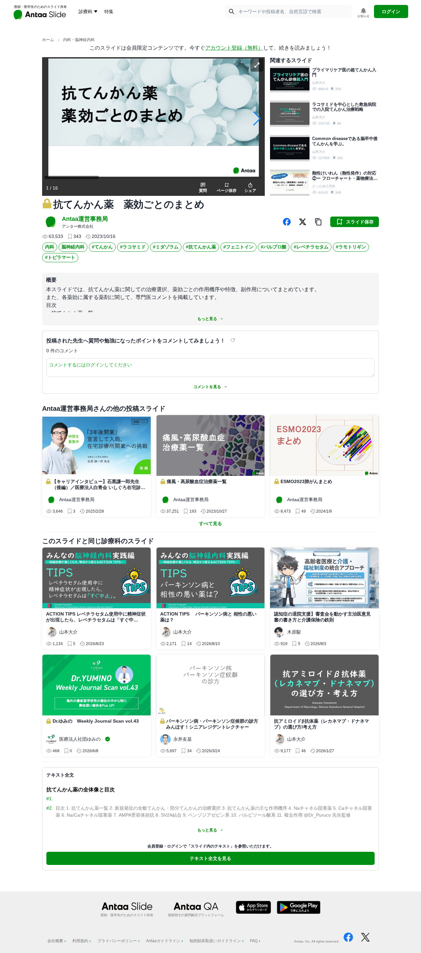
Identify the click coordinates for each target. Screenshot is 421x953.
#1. (49, 798)
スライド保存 (360, 221)
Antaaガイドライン (163, 941)
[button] (318, 221)
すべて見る (210, 523)
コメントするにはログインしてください (90, 364)
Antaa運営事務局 (85, 219)
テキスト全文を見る (210, 858)
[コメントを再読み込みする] (233, 340)
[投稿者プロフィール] (50, 221)
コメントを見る (207, 386)
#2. (49, 808)
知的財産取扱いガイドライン (215, 941)
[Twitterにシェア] (302, 221)
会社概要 (55, 941)
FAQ (254, 941)
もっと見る (207, 318)
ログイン (391, 11)
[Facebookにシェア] (286, 221)
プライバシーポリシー (117, 941)
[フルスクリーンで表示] (256, 65)
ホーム (48, 39)
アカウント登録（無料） (234, 48)
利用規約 (80, 941)
